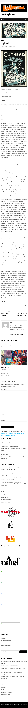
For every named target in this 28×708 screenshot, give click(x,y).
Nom (2, 408)
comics (2, 40)
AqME (6, 46)
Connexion (3, 495)
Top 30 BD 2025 (5, 367)
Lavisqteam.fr (10, 14)
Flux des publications (6, 497)
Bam (14, 706)
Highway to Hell (5, 373)
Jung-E (12, 479)
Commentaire (4, 389)
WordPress (9, 706)
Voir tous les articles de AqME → (17, 334)
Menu (4, 19)
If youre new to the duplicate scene (9, 446)
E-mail (2, 414)
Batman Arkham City (6, 345)
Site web (3, 420)
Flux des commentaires (6, 499)
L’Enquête (12, 469)
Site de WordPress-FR (6, 502)
